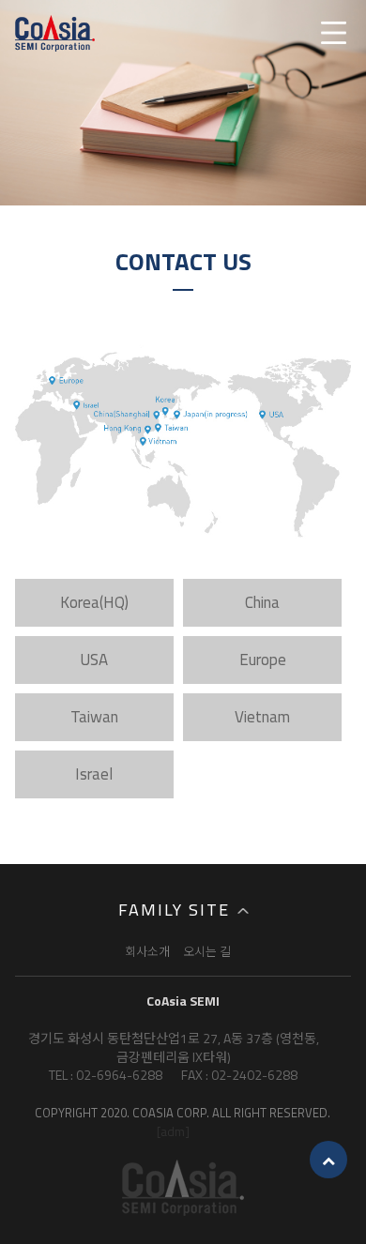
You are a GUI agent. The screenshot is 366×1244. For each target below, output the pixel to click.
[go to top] (328, 1159)
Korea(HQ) (94, 602)
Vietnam (262, 717)
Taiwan (94, 717)
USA (94, 659)
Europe (262, 659)
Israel (94, 774)
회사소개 (147, 951)
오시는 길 (207, 951)
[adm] (173, 1131)
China (262, 602)
